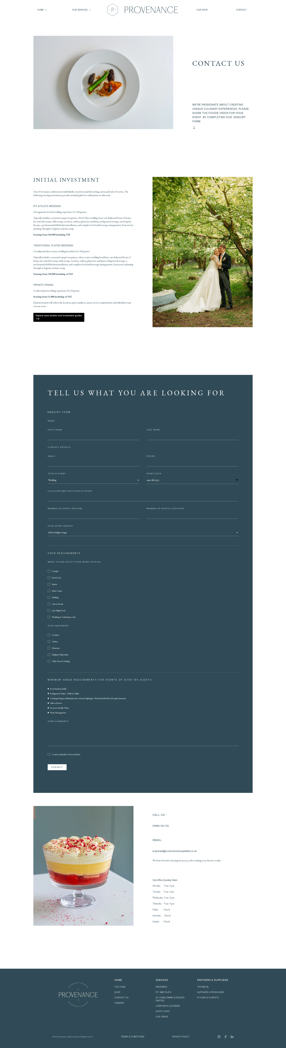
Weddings (161, 987)
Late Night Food (58, 610)
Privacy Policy (181, 1036)
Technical (203, 987)
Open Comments (58, 721)
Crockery (55, 635)
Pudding (55, 597)
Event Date (154, 473)
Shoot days (163, 1011)
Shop (117, 992)
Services (162, 980)
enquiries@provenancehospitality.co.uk (175, 851)
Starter (54, 584)
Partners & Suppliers (212, 980)
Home (40, 9)
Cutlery (55, 641)
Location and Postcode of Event (70, 491)
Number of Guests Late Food (165, 508)
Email (51, 456)
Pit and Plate (163, 992)
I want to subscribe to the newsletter (66, 754)
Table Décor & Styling (61, 661)
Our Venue (162, 1016)
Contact (241, 9)
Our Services (80, 9)
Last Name (153, 430)
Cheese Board (57, 604)
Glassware (56, 648)
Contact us (121, 997)
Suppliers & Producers (210, 992)
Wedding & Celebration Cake (64, 617)
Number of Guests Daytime (65, 508)
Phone (151, 456)
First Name (55, 430)
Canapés (55, 571)
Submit (57, 767)
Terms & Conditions (132, 1036)
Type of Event (57, 473)
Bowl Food (56, 577)
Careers (119, 1003)
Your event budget (60, 526)
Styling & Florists (208, 997)
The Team (119, 987)
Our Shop (202, 9)
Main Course (57, 590)
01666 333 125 (161, 825)
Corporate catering (168, 1006)
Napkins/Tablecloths (60, 654)
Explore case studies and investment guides (59, 315)
